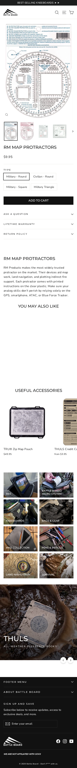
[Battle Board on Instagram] (65, 741)
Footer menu (15, 682)
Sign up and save (19, 704)
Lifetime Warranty (19, 224)
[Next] (70, 660)
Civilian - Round (43, 176)
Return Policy (15, 234)
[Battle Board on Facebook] (58, 741)
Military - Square (16, 187)
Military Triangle (44, 187)
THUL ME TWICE (17, 652)
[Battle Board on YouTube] (71, 741)
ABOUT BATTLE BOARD (22, 692)
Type (7, 170)
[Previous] (63, 660)
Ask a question (16, 214)
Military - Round (16, 176)
